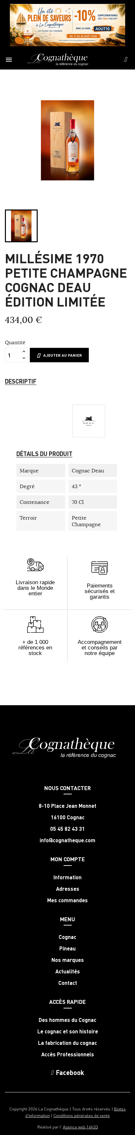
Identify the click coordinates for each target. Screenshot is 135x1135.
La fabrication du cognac (67, 1043)
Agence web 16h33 (80, 1126)
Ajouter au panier (62, 355)
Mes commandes (67, 900)
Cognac (67, 937)
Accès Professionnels (67, 1054)
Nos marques (67, 960)
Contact (67, 983)
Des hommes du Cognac (67, 1020)
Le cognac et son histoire (67, 1031)
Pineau (67, 948)
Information (67, 877)
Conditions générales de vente (81, 1115)
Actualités (67, 971)
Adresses (67, 889)
